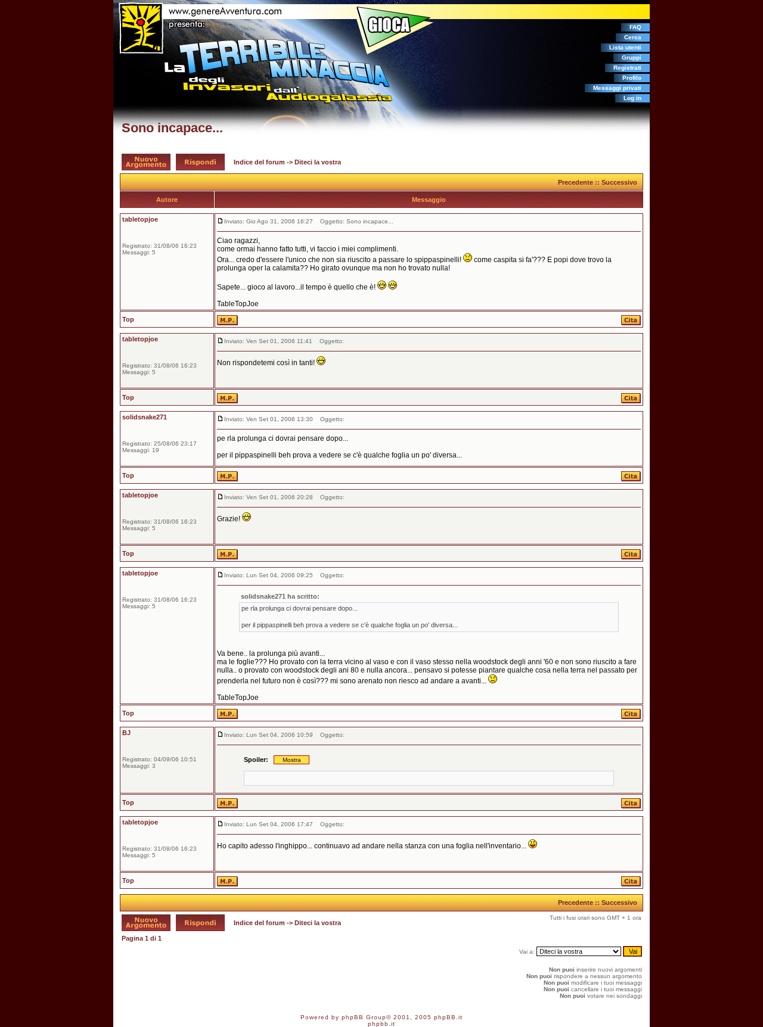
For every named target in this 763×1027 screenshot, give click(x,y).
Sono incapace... (172, 127)
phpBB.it (448, 1017)
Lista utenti (625, 47)
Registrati (627, 67)
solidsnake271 (144, 417)
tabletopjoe (140, 219)
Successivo (619, 182)
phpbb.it (381, 1023)
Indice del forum (259, 162)
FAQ (635, 27)
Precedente (575, 182)
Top (128, 319)
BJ (126, 732)
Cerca (632, 37)
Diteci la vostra (317, 162)
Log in (632, 98)
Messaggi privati (617, 88)
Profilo (631, 77)
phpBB (353, 1017)
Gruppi (631, 57)
